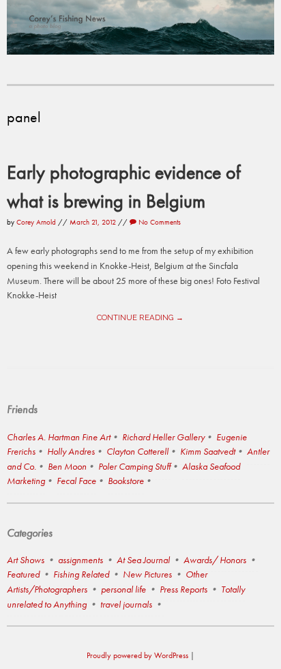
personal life (123, 589)
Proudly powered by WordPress (137, 655)
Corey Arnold (36, 222)
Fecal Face (76, 480)
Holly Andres (71, 451)
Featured (23, 574)
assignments (80, 560)
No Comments (158, 222)
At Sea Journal (143, 560)
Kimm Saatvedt (207, 451)
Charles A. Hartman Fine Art (58, 437)
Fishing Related (81, 574)
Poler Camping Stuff (134, 466)
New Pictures (147, 574)
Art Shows (25, 560)
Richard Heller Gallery (163, 437)
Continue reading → (140, 317)
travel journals (126, 604)
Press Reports (183, 589)
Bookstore (126, 480)
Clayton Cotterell (137, 451)
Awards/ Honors (214, 560)
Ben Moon (67, 466)
